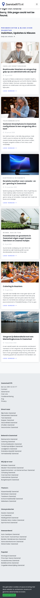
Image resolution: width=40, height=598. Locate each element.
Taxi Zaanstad (6, 418)
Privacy (4, 401)
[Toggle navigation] (37, 4)
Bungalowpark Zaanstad (10, 480)
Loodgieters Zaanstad (9, 449)
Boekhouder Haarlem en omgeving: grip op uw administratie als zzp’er (20, 70)
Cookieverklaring (7, 396)
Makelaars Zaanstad (8, 501)
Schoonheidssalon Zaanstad (11, 444)
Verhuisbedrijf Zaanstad (9, 453)
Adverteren (5, 392)
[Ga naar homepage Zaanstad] (12, 4)
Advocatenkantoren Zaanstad (12, 541)
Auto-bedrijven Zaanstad (10, 534)
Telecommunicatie (11, 121)
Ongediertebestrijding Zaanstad (12, 565)
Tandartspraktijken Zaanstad (11, 446)
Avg (2, 399)
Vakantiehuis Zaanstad (9, 477)
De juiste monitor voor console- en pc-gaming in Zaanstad (19, 182)
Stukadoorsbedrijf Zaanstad (11, 451)
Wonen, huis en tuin (12, 233)
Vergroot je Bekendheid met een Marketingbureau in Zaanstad (18, 337)
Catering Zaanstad (8, 442)
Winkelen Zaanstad (8, 465)
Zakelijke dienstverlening (14, 66)
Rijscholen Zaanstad (8, 413)
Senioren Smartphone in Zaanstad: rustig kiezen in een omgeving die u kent (19, 126)
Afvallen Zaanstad (7, 425)
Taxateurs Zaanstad (8, 496)
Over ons (4, 394)
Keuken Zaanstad (7, 513)
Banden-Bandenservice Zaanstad (13, 539)
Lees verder (9, 91)
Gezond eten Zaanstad (9, 427)
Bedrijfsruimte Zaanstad (10, 563)
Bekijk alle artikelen (7, 36)
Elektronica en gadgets (14, 178)
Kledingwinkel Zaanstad (9, 518)
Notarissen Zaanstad (8, 494)
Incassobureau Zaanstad (10, 560)
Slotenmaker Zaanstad (9, 544)
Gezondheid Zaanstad (9, 423)
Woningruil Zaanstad (8, 556)
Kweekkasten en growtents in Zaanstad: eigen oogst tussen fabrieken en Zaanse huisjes (17, 238)
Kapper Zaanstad (7, 420)
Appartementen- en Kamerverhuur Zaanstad (18, 470)
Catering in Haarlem (12, 286)
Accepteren (9, 595)
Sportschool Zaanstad (9, 523)
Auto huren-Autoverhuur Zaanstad (13, 537)
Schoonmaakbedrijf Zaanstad (12, 499)
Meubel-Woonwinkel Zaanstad (12, 468)
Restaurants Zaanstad (9, 439)
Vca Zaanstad (6, 515)
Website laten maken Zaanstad (12, 520)
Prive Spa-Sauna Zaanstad (10, 558)
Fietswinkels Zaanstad (9, 415)
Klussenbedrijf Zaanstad (10, 491)
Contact (4, 389)
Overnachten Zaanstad (9, 475)
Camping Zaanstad (8, 472)
